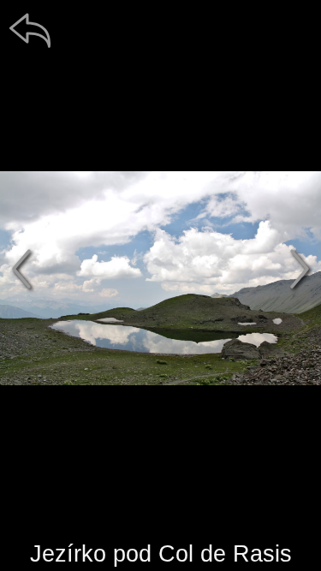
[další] (299, 268)
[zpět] (30, 30)
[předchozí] (21, 268)
